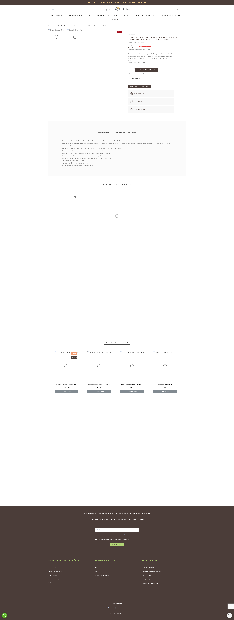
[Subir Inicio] (229, 615)
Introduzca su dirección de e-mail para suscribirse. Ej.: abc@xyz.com (112, 534)
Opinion (51, 299)
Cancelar (54, 313)
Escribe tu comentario (140, 86)
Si (74, 226)
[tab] (103, 132)
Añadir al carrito (146, 69)
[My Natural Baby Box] (117, 9)
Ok (66, 214)
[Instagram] (121, 594)
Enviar (65, 313)
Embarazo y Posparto (145, 15)
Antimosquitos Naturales (107, 15)
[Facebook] (112, 594)
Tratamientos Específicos (170, 15)
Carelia (131, 34)
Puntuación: (174, 259)
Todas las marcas (116, 19)
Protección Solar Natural (79, 15)
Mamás (127, 15)
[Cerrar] (171, 209)
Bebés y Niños (56, 15)
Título (50, 290)
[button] (134, 78)
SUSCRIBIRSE (117, 544)
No (66, 226)
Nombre (144, 290)
